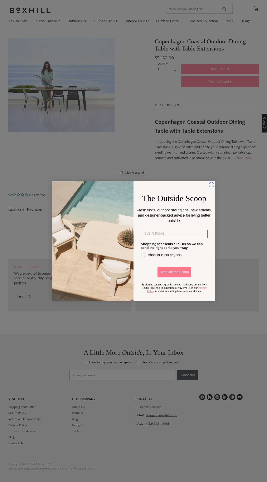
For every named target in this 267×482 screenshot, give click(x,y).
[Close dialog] (211, 184)
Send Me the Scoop (174, 272)
